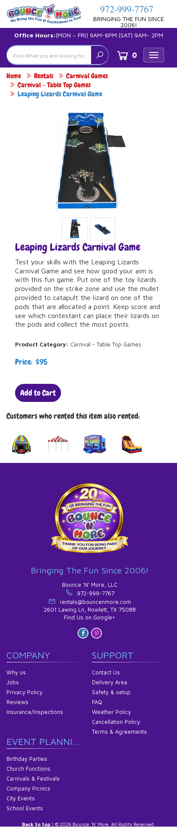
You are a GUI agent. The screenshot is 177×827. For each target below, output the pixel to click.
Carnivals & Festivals (33, 778)
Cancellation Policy (116, 721)
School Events (24, 808)
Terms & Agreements (119, 731)
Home (13, 75)
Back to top (36, 824)
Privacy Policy (24, 692)
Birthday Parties (26, 758)
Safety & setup (111, 692)
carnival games (87, 75)
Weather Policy (111, 711)
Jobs (12, 682)
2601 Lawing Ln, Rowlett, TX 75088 (90, 609)
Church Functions (28, 768)
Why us (16, 672)
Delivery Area (109, 682)
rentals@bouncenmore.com (95, 601)
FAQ (97, 701)
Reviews (17, 701)
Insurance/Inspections (34, 711)
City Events (20, 798)
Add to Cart (38, 393)
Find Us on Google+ (89, 617)
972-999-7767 (126, 9)
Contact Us (106, 672)
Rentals (43, 75)
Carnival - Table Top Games (54, 84)
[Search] (99, 55)
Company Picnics (28, 788)
